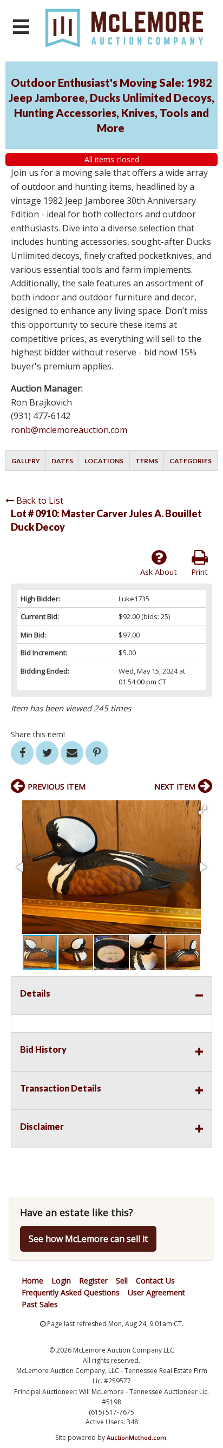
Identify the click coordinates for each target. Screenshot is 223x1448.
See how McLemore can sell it (88, 1239)
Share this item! (38, 734)
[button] (202, 810)
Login (61, 1280)
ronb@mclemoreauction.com (69, 430)
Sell (122, 1280)
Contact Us (155, 1280)
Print (199, 572)
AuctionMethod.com (136, 1437)
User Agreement (156, 1292)
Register (93, 1280)
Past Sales (40, 1304)
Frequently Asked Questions (71, 1292)
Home (32, 1280)
